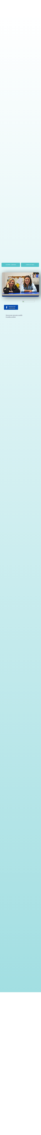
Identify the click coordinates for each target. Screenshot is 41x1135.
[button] (11, 265)
